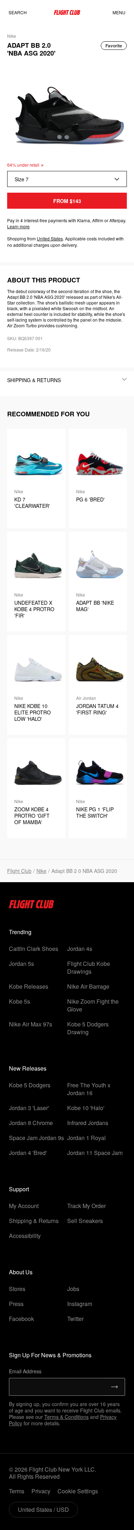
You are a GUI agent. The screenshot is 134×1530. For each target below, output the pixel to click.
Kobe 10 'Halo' (85, 1108)
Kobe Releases (28, 986)
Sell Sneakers (85, 1221)
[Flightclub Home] (31, 906)
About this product (43, 280)
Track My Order (86, 1206)
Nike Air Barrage (88, 986)
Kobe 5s (19, 1001)
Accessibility (25, 1236)
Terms (16, 1491)
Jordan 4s (79, 948)
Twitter (75, 1319)
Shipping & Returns (34, 1221)
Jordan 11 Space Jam (95, 1153)
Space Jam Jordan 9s (36, 1138)
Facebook (21, 1319)
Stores (17, 1289)
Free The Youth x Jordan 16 (88, 1089)
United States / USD (43, 1509)
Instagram (79, 1304)
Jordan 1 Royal (86, 1138)
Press (16, 1304)
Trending (20, 932)
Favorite (113, 45)
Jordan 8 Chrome (31, 1123)
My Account (24, 1206)
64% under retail (23, 165)
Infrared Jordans (87, 1123)
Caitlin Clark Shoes (33, 948)
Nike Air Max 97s (30, 1024)
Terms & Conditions (66, 1416)
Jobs (73, 1289)
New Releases (27, 1068)
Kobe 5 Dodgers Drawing (88, 1028)
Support (19, 1189)
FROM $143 (67, 200)
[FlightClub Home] (67, 12)
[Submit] (114, 1387)
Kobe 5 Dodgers (29, 1085)
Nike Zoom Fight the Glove (93, 1005)
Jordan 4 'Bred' (28, 1153)
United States (50, 238)
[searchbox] (25, 12)
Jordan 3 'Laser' (29, 1108)
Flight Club (19, 870)
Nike (41, 870)
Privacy (40, 1491)
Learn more (18, 226)
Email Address (25, 1371)
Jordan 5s (21, 963)
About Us (21, 1272)
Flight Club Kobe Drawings (88, 967)
